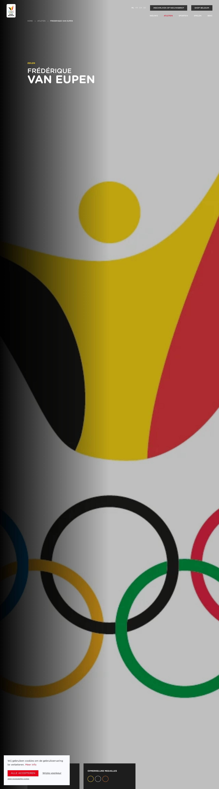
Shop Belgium (202, 8)
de (144, 8)
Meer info (30, 765)
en (140, 8)
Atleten (168, 16)
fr (136, 8)
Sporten (183, 16)
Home (30, 21)
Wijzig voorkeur (51, 773)
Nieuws (154, 16)
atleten (41, 21)
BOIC (210, 16)
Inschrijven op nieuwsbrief (168, 8)
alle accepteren (23, 773)
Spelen (198, 16)
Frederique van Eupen (61, 21)
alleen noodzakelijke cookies (18, 779)
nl (133, 8)
